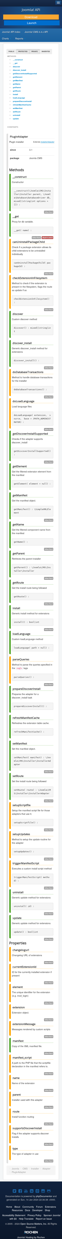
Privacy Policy (34, 1215)
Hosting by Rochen (31, 1237)
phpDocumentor (44, 1196)
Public (11, 51)
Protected (23, 51)
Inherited (46, 51)
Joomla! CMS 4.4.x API (36, 31)
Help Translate (26, 1218)
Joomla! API (31, 9)
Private (34, 51)
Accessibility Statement (13, 1215)
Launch (31, 23)
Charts (5, 38)
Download (31, 17)
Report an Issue (44, 1218)
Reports (19, 38)
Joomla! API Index (11, 31)
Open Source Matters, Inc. (33, 1223)
